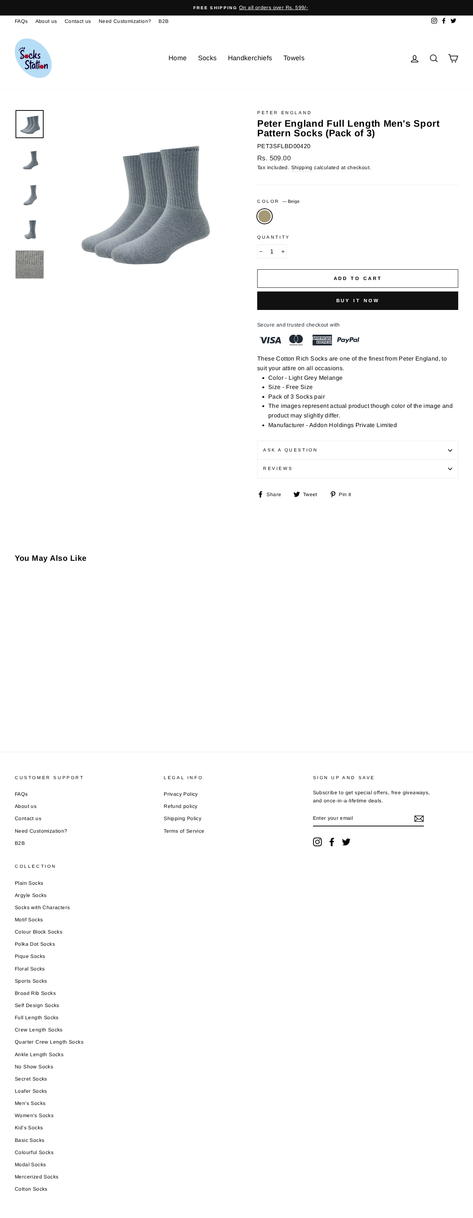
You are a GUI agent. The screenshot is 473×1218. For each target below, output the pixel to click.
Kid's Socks (29, 1127)
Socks (207, 58)
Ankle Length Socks (39, 1054)
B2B (164, 21)
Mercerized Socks (36, 1177)
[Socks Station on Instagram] (317, 841)
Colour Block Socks (38, 932)
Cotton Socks (31, 1189)
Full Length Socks (37, 1017)
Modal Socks (30, 1164)
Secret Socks (31, 1079)
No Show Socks (34, 1066)
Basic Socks (29, 1140)
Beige (264, 216)
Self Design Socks (37, 1005)
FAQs (21, 21)
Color (278, 201)
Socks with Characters (42, 907)
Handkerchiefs (250, 58)
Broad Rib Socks (35, 993)
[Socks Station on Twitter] (346, 841)
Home (178, 58)
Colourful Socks (34, 1152)
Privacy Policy (181, 794)
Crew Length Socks (39, 1030)
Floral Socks (30, 969)
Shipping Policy (182, 818)
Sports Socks (31, 981)
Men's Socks (30, 1103)
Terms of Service (184, 831)
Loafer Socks (31, 1091)
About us (46, 21)
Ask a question (290, 450)
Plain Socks (29, 883)
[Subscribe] (419, 818)
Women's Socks (34, 1115)
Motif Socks (29, 919)
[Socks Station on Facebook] (331, 841)
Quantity (273, 237)
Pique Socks (30, 956)
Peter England (284, 112)
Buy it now (358, 300)
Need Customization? (125, 21)
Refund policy (180, 806)
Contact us (78, 21)
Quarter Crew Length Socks (49, 1042)
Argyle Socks (31, 895)
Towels (293, 58)
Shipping (302, 167)
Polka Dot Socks (35, 944)
